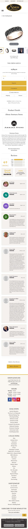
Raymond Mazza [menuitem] (14, 473)
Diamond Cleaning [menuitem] (14, 426)
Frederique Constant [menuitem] (14, 449)
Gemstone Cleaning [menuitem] (14, 428)
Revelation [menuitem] (14, 475)
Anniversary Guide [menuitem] (14, 430)
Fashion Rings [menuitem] (14, 491)
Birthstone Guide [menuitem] (14, 418)
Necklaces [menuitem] (14, 497)
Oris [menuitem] (14, 468)
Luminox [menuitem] (14, 459)
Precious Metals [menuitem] (14, 422)
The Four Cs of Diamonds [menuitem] (14, 413)
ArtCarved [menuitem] (14, 442)
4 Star (12, 161)
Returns (20, 95)
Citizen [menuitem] (14, 447)
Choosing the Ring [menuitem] (14, 417)
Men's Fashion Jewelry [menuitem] (14, 500)
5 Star (12, 159)
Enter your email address (14, 512)
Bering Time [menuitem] (14, 445)
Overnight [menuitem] (14, 472)
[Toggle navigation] (2, 10)
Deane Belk (12, 249)
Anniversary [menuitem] (14, 489)
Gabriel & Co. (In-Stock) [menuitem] (14, 451)
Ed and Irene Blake (13, 298)
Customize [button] (14, 88)
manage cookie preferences (13, 521)
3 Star (12, 162)
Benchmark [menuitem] (14, 444)
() (24, 159)
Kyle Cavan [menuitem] (14, 457)
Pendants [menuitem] (14, 499)
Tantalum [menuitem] (14, 477)
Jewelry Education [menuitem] (14, 411)
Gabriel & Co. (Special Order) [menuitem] (14, 453)
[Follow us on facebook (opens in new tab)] (10, 399)
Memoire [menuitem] (14, 462)
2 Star (12, 164)
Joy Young (11, 182)
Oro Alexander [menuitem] (14, 470)
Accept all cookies (19, 525)
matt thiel (11, 204)
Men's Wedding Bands (7, 15)
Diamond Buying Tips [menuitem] (14, 415)
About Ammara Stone (14, 114)
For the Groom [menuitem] (14, 487)
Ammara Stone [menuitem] (14, 440)
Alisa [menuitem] (14, 438)
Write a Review (14, 366)
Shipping (8, 95)
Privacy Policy (20, 520)
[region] (14, 33)
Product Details (14, 110)
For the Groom (14, 150)
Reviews (14, 155)
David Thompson (13, 276)
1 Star (12, 165)
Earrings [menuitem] (14, 495)
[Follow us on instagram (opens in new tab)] (14, 399)
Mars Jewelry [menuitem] (14, 460)
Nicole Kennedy (13, 193)
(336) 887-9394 (14, 57)
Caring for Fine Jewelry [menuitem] (14, 424)
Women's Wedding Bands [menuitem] (14, 504)
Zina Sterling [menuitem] (14, 479)
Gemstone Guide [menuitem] (14, 420)
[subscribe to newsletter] (24, 515)
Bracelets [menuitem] (14, 493)
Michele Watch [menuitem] (14, 464)
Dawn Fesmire (12, 215)
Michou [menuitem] (14, 466)
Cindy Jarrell (12, 232)
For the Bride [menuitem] (14, 486)
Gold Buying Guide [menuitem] (14, 432)
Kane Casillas (12, 342)
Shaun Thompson (13, 327)
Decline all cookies (8, 525)
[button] (7, 1)
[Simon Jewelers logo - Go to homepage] (14, 7)
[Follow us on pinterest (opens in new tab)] (18, 399)
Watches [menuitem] (14, 502)
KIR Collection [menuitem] (14, 455)
